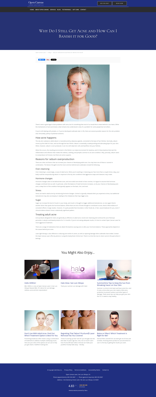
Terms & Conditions (80, 370)
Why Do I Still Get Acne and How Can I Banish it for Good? (68, 52)
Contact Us (105, 370)
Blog (49, 52)
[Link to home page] (33, 3)
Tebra (85, 390)
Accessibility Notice (94, 370)
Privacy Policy (68, 370)
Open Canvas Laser (41, 52)
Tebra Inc (59, 370)
